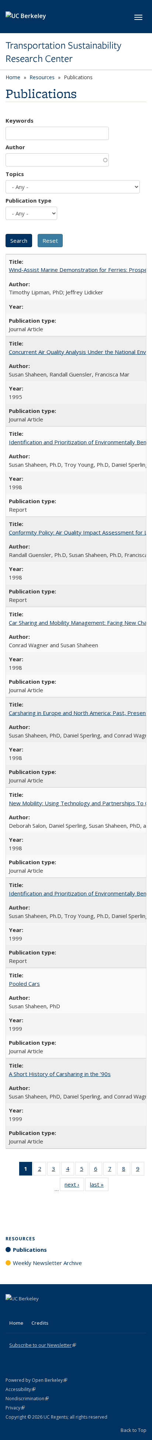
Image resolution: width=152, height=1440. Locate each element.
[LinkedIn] (27, 1311)
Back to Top (133, 1430)
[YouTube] (41, 1311)
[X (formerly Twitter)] (12, 1311)
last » (99, 1186)
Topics (15, 174)
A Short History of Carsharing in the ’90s (60, 1074)
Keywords (20, 120)
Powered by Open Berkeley (36, 1380)
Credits (39, 1323)
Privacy (15, 1408)
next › (74, 1186)
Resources (42, 77)
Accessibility (20, 1389)
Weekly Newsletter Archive (47, 1262)
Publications (30, 1249)
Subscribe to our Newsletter (42, 1345)
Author (15, 147)
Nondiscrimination (27, 1398)
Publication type (28, 200)
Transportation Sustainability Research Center (63, 52)
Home (13, 77)
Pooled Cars (24, 983)
